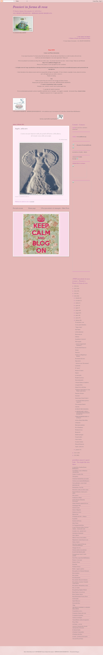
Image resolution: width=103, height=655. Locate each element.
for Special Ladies (76, 630)
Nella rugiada (78, 341)
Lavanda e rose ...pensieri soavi (79, 531)
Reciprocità (77, 432)
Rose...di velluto (76, 587)
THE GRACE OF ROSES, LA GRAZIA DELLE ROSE (81, 608)
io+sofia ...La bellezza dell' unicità (79, 636)
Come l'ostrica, (78, 439)
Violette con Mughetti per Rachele (81, 355)
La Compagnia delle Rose (78, 525)
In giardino (74, 518)
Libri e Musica (75, 535)
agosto (77, 305)
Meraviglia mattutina (80, 425)
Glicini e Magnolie (76, 510)
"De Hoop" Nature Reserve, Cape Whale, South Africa (82, 390)
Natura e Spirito (76, 542)
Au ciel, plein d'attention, (80, 324)
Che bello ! (77, 396)
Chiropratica (75, 476)
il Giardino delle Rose (77, 634)
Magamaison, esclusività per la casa (80, 540)
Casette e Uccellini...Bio (77, 474)
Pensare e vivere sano (77, 560)
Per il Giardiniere (79, 427)
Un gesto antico (78, 437)
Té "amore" (77, 368)
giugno (77, 310)
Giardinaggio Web (76, 505)
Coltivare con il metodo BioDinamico (80, 481)
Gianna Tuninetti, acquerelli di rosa (80, 503)
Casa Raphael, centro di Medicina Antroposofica (79, 471)
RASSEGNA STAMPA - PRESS (79, 152)
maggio (77, 313)
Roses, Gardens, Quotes (77, 594)
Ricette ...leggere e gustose (78, 569)
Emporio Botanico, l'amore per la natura (79, 492)
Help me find (75, 514)
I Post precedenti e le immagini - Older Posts (55, 208)
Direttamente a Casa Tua (77, 487)
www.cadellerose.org (81, 136)
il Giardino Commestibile (78, 632)
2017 (75, 288)
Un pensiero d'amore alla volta (79, 613)
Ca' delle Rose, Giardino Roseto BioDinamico (79, 467)
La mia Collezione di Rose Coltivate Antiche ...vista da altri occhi (80, 528)
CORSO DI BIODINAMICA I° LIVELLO (82, 417)
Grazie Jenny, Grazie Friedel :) (82, 398)
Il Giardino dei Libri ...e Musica (79, 516)
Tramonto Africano (79, 393)
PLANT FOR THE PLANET (78, 552)
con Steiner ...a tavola (77, 624)
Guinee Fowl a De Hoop (80, 387)
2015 (75, 293)
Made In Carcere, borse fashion (79, 537)
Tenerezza (77, 352)
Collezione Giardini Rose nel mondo (80, 478)
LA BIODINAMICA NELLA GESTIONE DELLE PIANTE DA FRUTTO (82, 413)
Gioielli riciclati (76, 507)
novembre (78, 300)
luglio (77, 308)
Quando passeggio (79, 434)
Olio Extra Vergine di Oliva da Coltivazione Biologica (79, 544)
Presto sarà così (78, 334)
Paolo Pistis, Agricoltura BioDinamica (81, 558)
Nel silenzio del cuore (80, 358)
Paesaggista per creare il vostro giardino (79, 554)
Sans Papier (77, 329)
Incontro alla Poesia (76, 521)
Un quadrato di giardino (77, 615)
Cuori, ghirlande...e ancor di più (79, 483)
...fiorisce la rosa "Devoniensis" (82, 363)
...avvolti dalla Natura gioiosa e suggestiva (82, 401)
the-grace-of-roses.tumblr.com (84, 145)
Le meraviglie (78, 375)
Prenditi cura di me (79, 377)
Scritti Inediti (75, 598)
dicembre (78, 298)
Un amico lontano (79, 442)
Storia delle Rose (76, 603)
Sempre (77, 350)
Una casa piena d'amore (80, 404)
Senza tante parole (79, 380)
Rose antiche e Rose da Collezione (80, 579)
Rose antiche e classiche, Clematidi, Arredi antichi (80, 582)
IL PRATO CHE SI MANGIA (82, 409)
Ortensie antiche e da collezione (79, 550)
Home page (32, 208)
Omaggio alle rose (76, 547)
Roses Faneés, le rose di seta (78, 592)
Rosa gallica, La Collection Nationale (80, 571)
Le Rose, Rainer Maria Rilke (81, 420)
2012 (75, 455)
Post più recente (18, 208)
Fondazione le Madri (77, 497)
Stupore (77, 373)
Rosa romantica (75, 573)
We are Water (75, 622)
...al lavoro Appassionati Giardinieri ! (80, 344)
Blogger (77, 651)
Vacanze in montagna (77, 617)
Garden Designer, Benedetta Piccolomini (78, 500)
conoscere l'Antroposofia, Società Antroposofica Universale (79, 627)
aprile (77, 315)
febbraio (77, 320)
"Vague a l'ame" (78, 327)
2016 (75, 291)
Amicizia (77, 406)
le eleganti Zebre (79, 385)
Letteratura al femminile (77, 533)
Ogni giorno (78, 361)
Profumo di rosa (78, 430)
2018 (75, 286)
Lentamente (77, 365)
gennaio (77, 449)
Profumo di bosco (76, 566)
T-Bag (73, 605)
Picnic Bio (74, 564)
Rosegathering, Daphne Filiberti (79, 590)
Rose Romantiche (76, 577)
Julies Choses (75, 523)
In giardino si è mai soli (80, 339)
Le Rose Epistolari (79, 332)
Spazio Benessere (76, 601)
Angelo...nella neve (79, 446)
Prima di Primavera (79, 444)
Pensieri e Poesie (76, 562)
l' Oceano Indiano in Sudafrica (82, 382)
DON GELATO (75, 485)
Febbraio (77, 336)
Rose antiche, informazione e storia (80, 585)
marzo (77, 318)
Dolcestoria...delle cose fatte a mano (80, 489)
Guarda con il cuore (76, 512)
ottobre (77, 303)
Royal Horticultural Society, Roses (80, 596)
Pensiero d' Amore (79, 370)
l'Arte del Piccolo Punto (77, 638)
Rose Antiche (75, 575)
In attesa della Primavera (80, 347)
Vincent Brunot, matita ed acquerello (80, 620)
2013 (75, 453)
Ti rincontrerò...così (79, 322)
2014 (75, 296)
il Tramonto (77, 422)
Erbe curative (75, 495)
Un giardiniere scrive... (77, 611)
